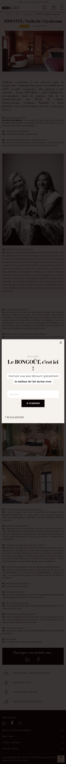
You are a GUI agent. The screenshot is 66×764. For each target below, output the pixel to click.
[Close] (61, 342)
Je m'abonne (33, 403)
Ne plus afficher (15, 417)
